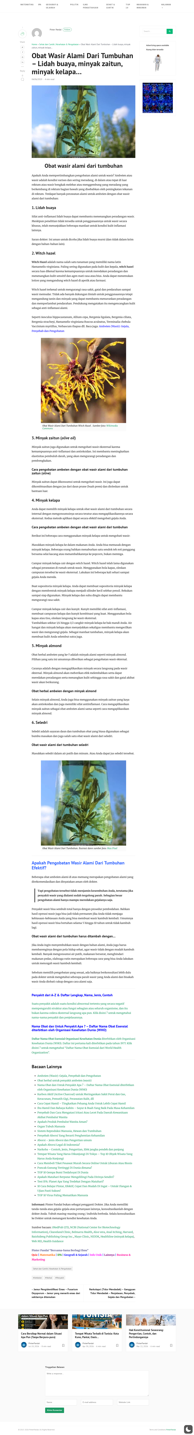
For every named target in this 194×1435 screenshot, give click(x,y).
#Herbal (48, 1277)
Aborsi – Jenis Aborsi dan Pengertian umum (64, 1140)
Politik (74, 4)
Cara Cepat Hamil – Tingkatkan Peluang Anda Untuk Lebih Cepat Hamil (81, 1103)
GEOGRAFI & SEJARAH (52, 6)
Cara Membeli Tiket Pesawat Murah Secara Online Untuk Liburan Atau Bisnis (84, 1163)
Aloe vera (99, 1232)
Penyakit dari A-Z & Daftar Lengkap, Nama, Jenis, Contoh (72, 995)
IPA (39, 4)
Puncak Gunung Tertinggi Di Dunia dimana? (64, 1167)
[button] (188, 1429)
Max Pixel (112, 848)
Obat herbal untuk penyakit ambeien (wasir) (64, 1080)
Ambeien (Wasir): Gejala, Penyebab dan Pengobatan (69, 1075)
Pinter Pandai (60, 29)
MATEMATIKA (27, 4)
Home (34, 44)
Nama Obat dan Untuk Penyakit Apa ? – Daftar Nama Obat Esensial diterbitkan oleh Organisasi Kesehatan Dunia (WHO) (80, 1028)
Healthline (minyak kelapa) (117, 1236)
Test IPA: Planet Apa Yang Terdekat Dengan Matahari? (70, 1181)
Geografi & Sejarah (76, 1254)
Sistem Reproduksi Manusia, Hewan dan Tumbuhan (69, 1131)
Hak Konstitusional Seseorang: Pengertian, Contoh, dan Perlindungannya (146, 1333)
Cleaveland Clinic (59, 1232)
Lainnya (109, 1254)
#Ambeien (37, 1277)
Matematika (47, 1254)
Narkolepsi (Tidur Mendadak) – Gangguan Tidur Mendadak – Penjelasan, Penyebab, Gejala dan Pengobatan (112, 1293)
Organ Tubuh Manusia (51, 1126)
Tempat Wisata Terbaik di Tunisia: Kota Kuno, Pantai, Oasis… (97, 1335)
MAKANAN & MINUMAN (143, 6)
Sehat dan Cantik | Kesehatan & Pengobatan (59, 44)
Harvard (128, 1232)
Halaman (166, 4)
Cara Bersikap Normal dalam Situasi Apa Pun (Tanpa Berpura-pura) (41, 1335)
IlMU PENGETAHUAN (90, 6)
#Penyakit (59, 1277)
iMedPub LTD (60, 1227)
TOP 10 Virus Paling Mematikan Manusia (62, 1195)
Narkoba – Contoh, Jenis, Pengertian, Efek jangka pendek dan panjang (80, 1149)
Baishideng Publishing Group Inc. (52, 1236)
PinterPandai (34, 1343)
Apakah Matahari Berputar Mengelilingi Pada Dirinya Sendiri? (75, 1177)
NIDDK (94, 1236)
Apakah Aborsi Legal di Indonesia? (58, 1144)
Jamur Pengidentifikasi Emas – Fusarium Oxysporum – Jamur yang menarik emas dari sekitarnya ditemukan (56, 1293)
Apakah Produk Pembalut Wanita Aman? (62, 1121)
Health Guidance (53, 1241)
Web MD (37, 1241)
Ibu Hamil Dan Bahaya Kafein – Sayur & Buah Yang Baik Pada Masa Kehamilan (85, 1108)
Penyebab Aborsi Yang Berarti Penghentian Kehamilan (71, 1135)
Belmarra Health (82, 1232)
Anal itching (114, 1232)
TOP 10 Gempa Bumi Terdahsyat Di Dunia (62, 1172)
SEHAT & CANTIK (110, 6)
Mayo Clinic (81, 1236)
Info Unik (96, 1254)
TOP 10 (128, 6)
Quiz (34, 1254)
